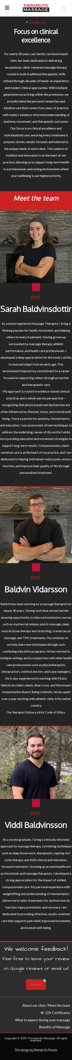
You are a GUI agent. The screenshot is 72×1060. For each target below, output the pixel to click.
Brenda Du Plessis (45, 1050)
